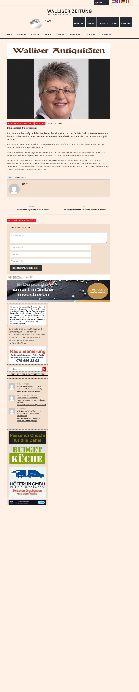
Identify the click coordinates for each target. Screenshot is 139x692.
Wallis (9, 34)
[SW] (14, 188)
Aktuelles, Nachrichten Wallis (21, 123)
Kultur (48, 34)
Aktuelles (21, 34)
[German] (124, 1)
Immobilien (75, 34)
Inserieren (106, 34)
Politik (115, 23)
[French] (120, 1)
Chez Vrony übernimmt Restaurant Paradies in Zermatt (84, 208)
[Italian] (127, 1)
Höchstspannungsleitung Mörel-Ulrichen (33, 208)
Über (10, 178)
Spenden (60, 34)
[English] (117, 1)
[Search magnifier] (44, 369)
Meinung (91, 23)
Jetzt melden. (29, 220)
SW (61, 123)
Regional (35, 34)
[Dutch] (113, 1)
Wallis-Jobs (91, 34)
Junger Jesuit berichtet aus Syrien (29, 388)
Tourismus (103, 23)
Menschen (126, 23)
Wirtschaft (79, 23)
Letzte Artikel (20, 178)
